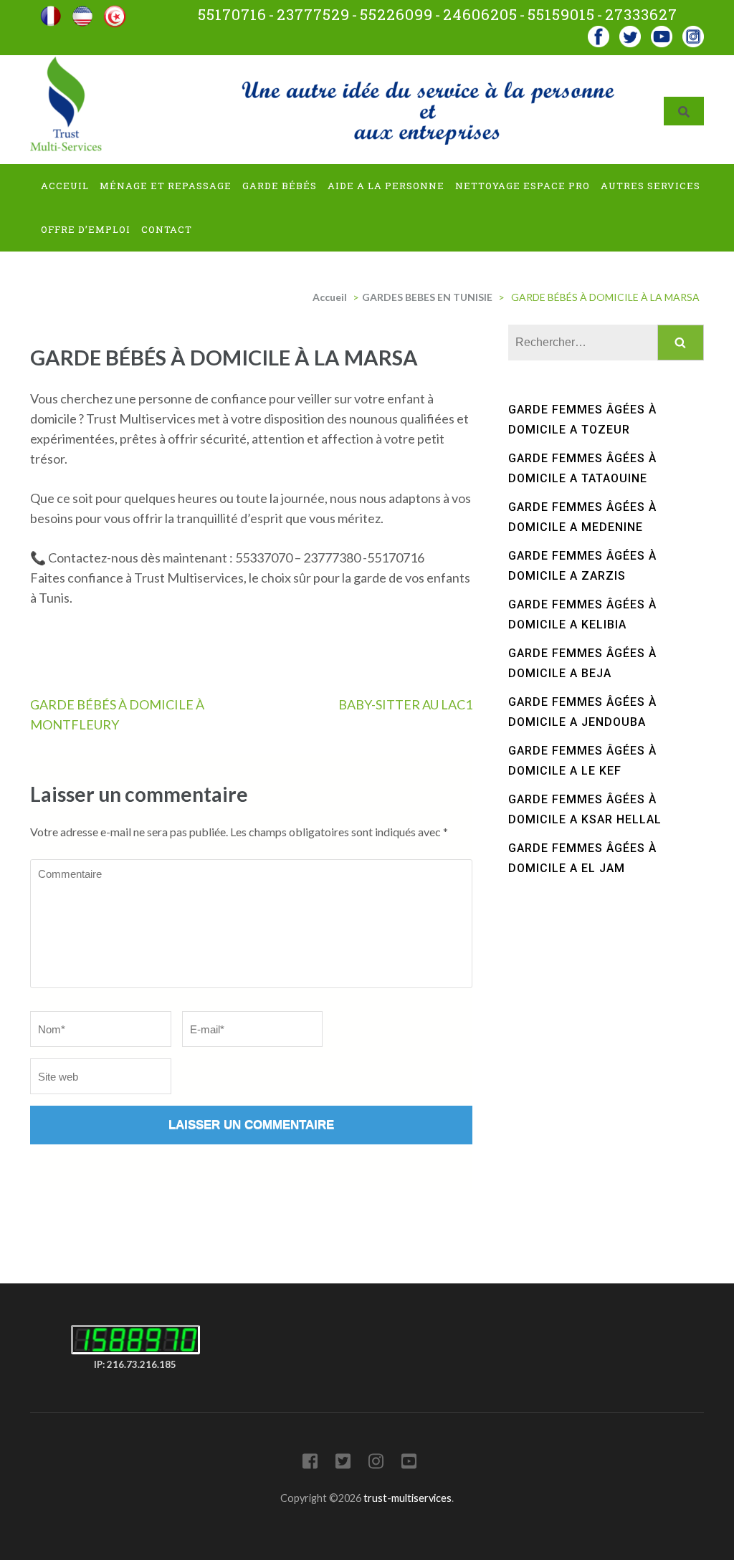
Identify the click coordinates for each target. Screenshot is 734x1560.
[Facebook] (598, 32)
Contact (166, 229)
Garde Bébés (279, 185)
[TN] (114, 11)
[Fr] (51, 11)
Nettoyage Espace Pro (522, 185)
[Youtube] (661, 32)
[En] (82, 11)
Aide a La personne (386, 185)
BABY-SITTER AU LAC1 (405, 704)
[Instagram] (375, 1464)
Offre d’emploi (85, 229)
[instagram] (693, 32)
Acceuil (65, 185)
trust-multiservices (407, 1498)
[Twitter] (343, 1464)
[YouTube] (408, 1464)
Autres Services (650, 185)
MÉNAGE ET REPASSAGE (166, 185)
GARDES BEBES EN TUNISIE (427, 297)
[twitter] (630, 32)
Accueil (330, 297)
